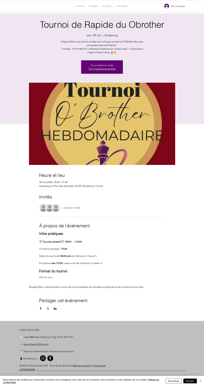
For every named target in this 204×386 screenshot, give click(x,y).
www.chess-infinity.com (35, 344)
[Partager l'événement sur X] (47, 308)
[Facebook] (50, 358)
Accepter (190, 380)
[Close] (200, 381)
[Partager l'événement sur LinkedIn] (55, 308)
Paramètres (173, 380)
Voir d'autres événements (102, 68)
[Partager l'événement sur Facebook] (40, 308)
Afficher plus (46, 277)
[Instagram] (43, 358)
